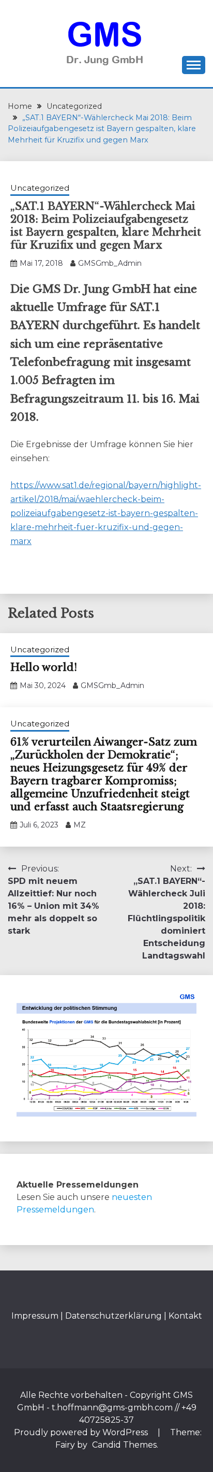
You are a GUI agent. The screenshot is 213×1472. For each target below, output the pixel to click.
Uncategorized (39, 188)
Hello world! (43, 667)
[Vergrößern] (183, 1005)
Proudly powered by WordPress (82, 1432)
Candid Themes (124, 1445)
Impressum (34, 1316)
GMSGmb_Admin (110, 263)
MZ (79, 825)
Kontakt (185, 1316)
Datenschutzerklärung (113, 1316)
